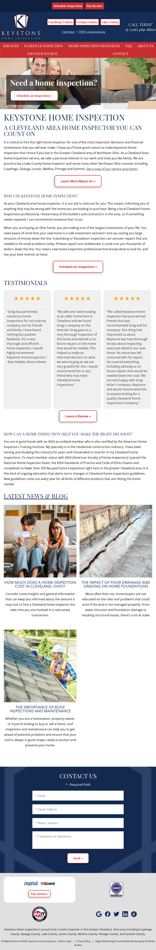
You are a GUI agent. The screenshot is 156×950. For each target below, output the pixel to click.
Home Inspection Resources (94, 46)
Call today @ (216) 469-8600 (140, 27)
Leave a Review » (78, 416)
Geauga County (87, 22)
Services (11, 46)
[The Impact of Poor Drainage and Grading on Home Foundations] (116, 541)
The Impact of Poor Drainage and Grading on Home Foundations (116, 584)
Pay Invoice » (39, 894)
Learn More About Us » (78, 181)
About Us (145, 46)
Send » (78, 858)
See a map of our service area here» (112, 169)
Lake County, (50, 934)
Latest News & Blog (36, 496)
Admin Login (65, 941)
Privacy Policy (83, 941)
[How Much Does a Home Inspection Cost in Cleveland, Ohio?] (40, 541)
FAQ (129, 46)
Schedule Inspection (67, 6)
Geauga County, (31, 934)
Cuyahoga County (60, 22)
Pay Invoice (95, 6)
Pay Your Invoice (42, 53)
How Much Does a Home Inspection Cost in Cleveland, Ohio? (40, 584)
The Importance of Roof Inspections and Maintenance (40, 709)
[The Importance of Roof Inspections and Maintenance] (40, 666)
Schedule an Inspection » (34, 96)
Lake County (110, 22)
